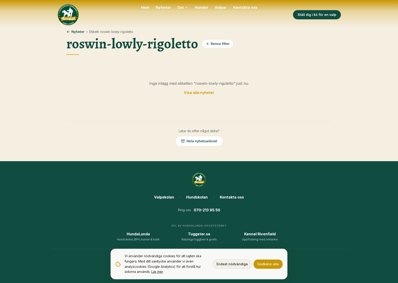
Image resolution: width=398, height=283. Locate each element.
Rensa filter (220, 44)
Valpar (221, 7)
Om (180, 7)
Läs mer (157, 272)
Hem (145, 7)
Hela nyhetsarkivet (202, 141)
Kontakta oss (245, 7)
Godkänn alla (268, 264)
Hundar (201, 7)
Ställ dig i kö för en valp (317, 15)
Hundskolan (197, 197)
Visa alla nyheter (199, 92)
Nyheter (163, 7)
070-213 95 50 (207, 210)
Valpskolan (164, 197)
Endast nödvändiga (232, 264)
